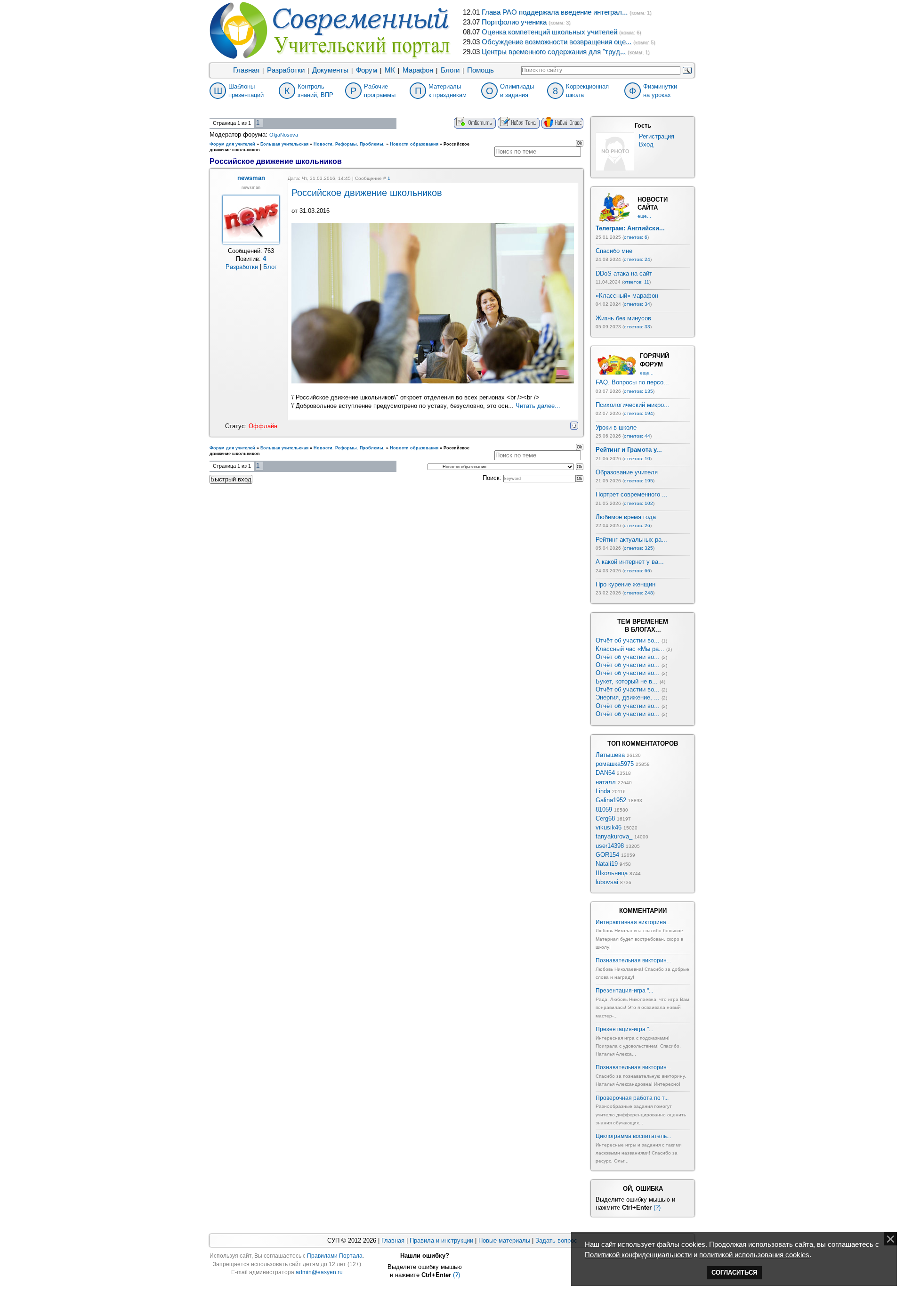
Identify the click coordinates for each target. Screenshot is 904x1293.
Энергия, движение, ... (628, 697)
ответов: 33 (637, 326)
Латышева (610, 754)
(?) (657, 1207)
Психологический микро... (633, 404)
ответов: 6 (635, 237)
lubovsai (607, 882)
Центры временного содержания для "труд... (554, 52)
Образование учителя (627, 472)
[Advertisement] (396, 520)
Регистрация (656, 136)
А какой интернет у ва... (630, 561)
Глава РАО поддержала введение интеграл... (555, 12)
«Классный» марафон (627, 295)
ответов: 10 (637, 458)
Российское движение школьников (366, 192)
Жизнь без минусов (623, 318)
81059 (604, 809)
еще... (644, 216)
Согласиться (734, 1272)
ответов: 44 (637, 436)
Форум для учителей (232, 144)
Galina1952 (611, 800)
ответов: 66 (637, 570)
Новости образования (414, 144)
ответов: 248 (638, 592)
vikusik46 (609, 827)
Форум (366, 70)
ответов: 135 (638, 391)
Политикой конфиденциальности (638, 1255)
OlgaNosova (283, 135)
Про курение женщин (625, 584)
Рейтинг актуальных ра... (631, 539)
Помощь (480, 70)
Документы (330, 70)
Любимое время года (626, 516)
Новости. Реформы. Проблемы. (349, 144)
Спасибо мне (614, 250)
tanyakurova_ (614, 836)
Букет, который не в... (627, 681)
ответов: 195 (638, 480)
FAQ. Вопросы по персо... (632, 382)
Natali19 (607, 863)
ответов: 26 (637, 525)
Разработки (286, 70)
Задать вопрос (556, 1240)
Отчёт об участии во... (628, 640)
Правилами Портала (335, 1255)
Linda (603, 791)
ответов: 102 (638, 503)
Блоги (450, 70)
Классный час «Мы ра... (630, 648)
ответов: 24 (637, 259)
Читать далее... (538, 405)
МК (390, 70)
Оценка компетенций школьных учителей (549, 32)
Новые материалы (504, 1240)
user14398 (610, 845)
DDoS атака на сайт (624, 273)
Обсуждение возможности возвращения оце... (556, 42)
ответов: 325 (638, 548)
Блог (270, 266)
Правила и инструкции (441, 1240)
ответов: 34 (637, 304)
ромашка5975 (615, 763)
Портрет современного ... (632, 494)
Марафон (418, 70)
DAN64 (605, 772)
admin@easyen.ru (319, 1272)
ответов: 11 (636, 282)
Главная (246, 70)
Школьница (612, 873)
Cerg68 (605, 818)
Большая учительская (284, 144)
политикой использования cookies (754, 1255)
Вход (646, 144)
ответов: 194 (638, 413)
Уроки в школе (616, 427)
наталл (606, 782)
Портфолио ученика (514, 22)
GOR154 (607, 854)
